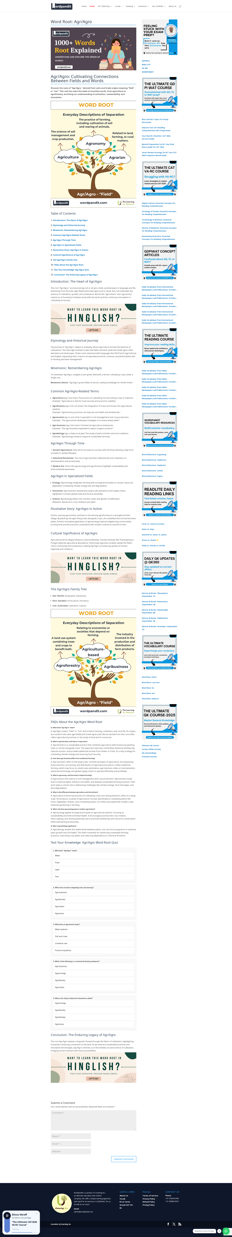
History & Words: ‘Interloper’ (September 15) (159, 627)
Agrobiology (60, 1017)
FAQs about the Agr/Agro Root (68, 264)
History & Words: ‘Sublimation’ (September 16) (155, 619)
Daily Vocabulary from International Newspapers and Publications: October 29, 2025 (159, 321)
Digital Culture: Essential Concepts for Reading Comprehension (158, 204)
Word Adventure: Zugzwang (154, 454)
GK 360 (145, 68)
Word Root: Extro (149, 677)
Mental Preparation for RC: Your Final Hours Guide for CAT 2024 (158, 145)
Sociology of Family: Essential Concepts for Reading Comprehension (159, 212)
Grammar (142, 6)
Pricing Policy (149, 1205)
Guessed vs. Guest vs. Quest (154, 534)
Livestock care (61, 943)
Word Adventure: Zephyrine (154, 465)
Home (84, 6)
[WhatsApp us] (226, 1231)
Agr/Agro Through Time (64, 240)
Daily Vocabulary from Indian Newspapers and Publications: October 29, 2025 (159, 405)
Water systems (61, 929)
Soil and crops (61, 936)
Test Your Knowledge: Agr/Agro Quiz (71, 269)
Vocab (117, 6)
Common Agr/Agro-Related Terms (69, 235)
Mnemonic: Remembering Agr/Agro (70, 230)
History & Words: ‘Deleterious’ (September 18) (155, 603)
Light (57, 870)
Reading (129, 6)
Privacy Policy (149, 1199)
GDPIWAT (146, 61)
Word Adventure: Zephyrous (154, 460)
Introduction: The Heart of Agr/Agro (70, 220)
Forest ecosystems (63, 950)
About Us (172, 6)
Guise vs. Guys (148, 529)
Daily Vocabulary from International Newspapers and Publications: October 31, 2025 (159, 288)
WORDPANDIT (148, 72)
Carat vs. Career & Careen (153, 524)
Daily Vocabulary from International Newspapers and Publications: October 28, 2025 (159, 305)
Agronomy (59, 913)
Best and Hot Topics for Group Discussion (155, 120)
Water (57, 856)
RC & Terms (125, 1202)
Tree (57, 877)
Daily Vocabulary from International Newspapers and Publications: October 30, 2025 (159, 297)
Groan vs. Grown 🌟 (150, 540)
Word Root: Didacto (150, 698)
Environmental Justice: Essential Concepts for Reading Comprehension (158, 237)
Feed (93, 6)
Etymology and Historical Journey (69, 225)
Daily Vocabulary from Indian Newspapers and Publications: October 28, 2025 (159, 389)
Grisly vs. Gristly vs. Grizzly (153, 545)
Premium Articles (149, 756)
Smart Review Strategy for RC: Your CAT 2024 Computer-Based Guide (159, 153)
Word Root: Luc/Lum (151, 682)
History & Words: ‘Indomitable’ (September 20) (155, 611)
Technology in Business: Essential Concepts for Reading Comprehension (158, 221)
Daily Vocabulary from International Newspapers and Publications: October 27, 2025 (159, 313)
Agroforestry (60, 899)
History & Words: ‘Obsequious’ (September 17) (155, 594)
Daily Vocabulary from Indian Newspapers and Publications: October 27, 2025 (159, 397)
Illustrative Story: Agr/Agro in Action (70, 250)
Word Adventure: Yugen (152, 476)
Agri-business (61, 892)
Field (57, 863)
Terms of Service (150, 1195)
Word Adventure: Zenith (152, 470)
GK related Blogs (149, 753)
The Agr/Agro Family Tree (65, 260)
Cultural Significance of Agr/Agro (69, 255)
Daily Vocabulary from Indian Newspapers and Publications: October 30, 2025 (159, 380)
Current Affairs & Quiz (151, 749)
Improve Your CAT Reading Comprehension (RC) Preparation (156, 129)
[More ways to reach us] (219, 1231)
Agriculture (59, 906)
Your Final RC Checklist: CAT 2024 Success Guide (156, 137)
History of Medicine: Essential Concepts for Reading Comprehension (159, 229)
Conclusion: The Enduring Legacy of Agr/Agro (76, 274)
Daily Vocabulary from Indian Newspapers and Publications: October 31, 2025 (159, 372)
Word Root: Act (148, 693)
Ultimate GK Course (150, 745)
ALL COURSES (157, 6)
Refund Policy (149, 1202)
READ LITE (146, 64)
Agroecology (60, 973)
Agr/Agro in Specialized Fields (67, 245)
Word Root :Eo (148, 688)
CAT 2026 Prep (104, 6)
